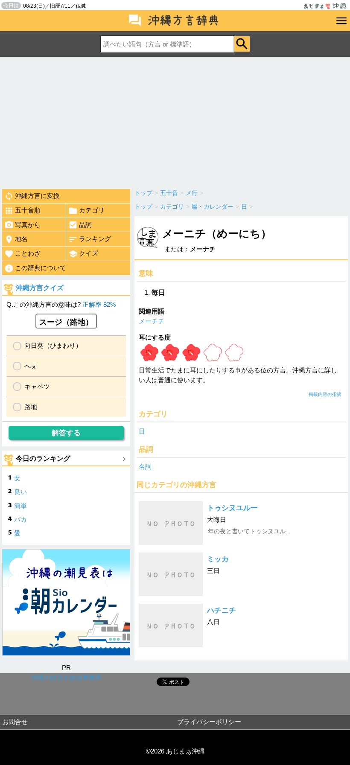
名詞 (145, 466)
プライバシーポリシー (209, 721)
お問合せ (15, 721)
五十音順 (28, 210)
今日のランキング (43, 458)
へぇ (30, 365)
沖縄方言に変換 (37, 195)
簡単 (20, 505)
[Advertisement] (175, 120)
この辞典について (40, 267)
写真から (28, 224)
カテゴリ (92, 210)
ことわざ (28, 253)
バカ (20, 519)
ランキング (95, 238)
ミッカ (218, 559)
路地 (30, 406)
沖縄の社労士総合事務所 (66, 677)
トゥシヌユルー (232, 508)
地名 (21, 238)
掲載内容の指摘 (325, 394)
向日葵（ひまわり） (53, 345)
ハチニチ (221, 610)
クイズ (88, 253)
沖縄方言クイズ (40, 287)
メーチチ (151, 321)
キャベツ (37, 386)
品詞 (85, 224)
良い (20, 491)
